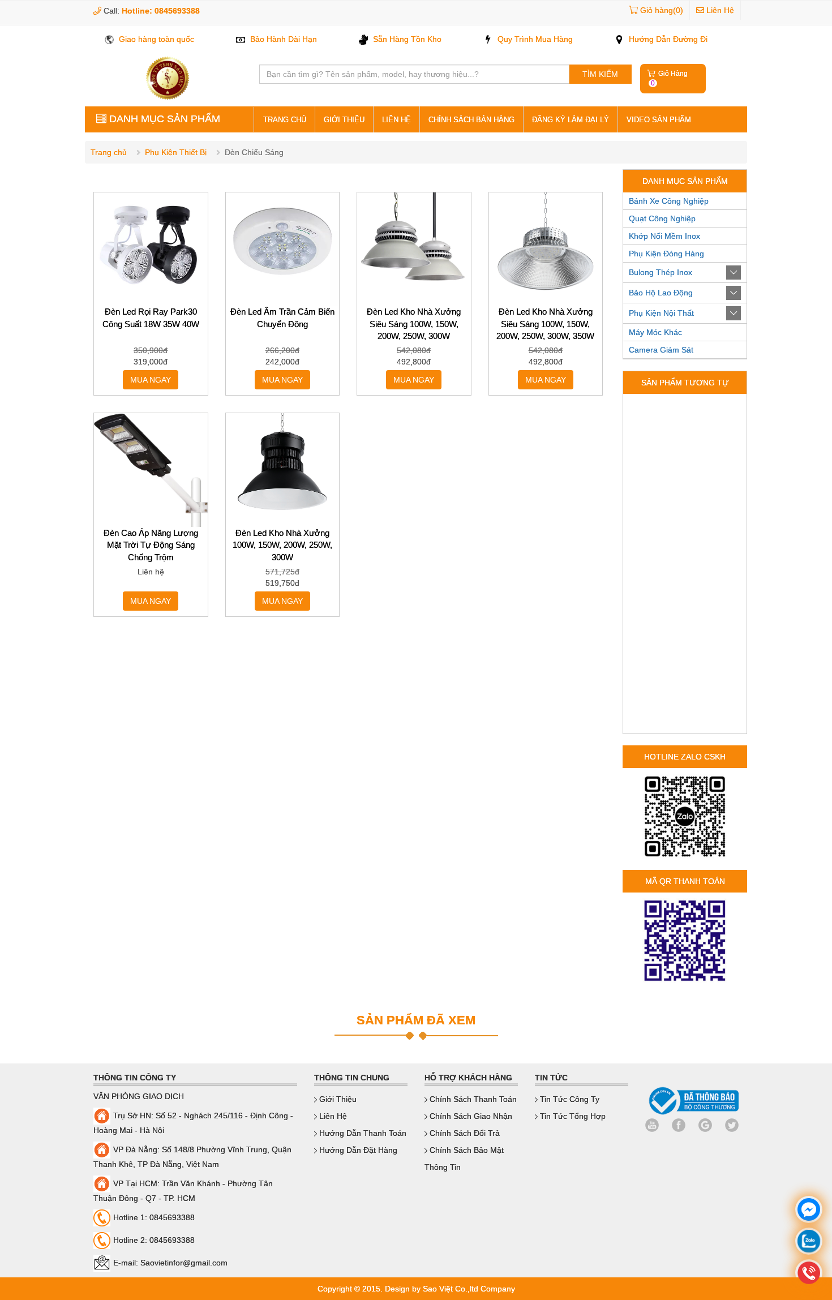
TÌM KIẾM (600, 74)
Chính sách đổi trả (463, 1133)
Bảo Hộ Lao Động (661, 292)
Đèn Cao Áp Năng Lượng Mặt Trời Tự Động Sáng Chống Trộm (151, 545)
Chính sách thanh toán (472, 1099)
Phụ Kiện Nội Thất (661, 313)
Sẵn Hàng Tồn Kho (406, 39)
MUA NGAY (150, 379)
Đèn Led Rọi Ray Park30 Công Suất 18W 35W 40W (150, 317)
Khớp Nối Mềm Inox (664, 236)
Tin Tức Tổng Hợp (572, 1116)
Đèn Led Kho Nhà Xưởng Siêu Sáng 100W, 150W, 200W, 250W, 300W (414, 324)
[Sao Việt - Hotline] (809, 1242)
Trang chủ (109, 152)
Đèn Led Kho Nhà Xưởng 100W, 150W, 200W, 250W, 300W (282, 545)
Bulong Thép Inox (660, 272)
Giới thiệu (344, 119)
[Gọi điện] (809, 1274)
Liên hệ (396, 119)
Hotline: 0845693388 (161, 10)
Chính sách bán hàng (471, 119)
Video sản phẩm (659, 119)
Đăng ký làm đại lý (570, 119)
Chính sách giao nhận (469, 1116)
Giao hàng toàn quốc (155, 39)
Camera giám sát (661, 349)
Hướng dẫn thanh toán (361, 1133)
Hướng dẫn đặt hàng (357, 1150)
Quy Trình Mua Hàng (534, 39)
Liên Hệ (719, 10)
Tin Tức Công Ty (568, 1099)
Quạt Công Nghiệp (662, 218)
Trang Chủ (284, 119)
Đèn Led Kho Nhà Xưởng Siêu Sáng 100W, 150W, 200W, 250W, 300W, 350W (545, 324)
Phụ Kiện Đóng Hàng (666, 253)
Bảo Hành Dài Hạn (282, 39)
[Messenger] (809, 1210)
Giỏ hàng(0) (661, 10)
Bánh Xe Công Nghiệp (669, 200)
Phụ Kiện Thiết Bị (176, 152)
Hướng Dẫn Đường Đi (667, 39)
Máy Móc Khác (655, 332)
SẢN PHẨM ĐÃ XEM (416, 1020)
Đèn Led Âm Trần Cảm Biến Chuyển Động (282, 317)
